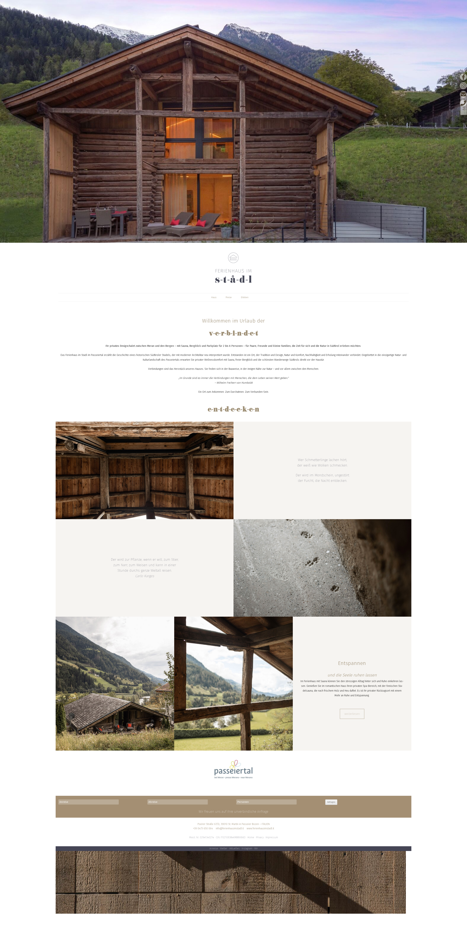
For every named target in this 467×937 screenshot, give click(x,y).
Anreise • (214, 848)
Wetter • (224, 848)
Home (251, 837)
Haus (213, 297)
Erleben (244, 297)
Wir (256, 848)
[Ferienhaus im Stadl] (233, 267)
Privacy (260, 837)
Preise (229, 297)
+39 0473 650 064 (203, 828)
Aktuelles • (235, 848)
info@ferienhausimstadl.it (230, 828)
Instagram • (248, 848)
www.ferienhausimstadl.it (260, 828)
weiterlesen (352, 714)
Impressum (272, 837)
